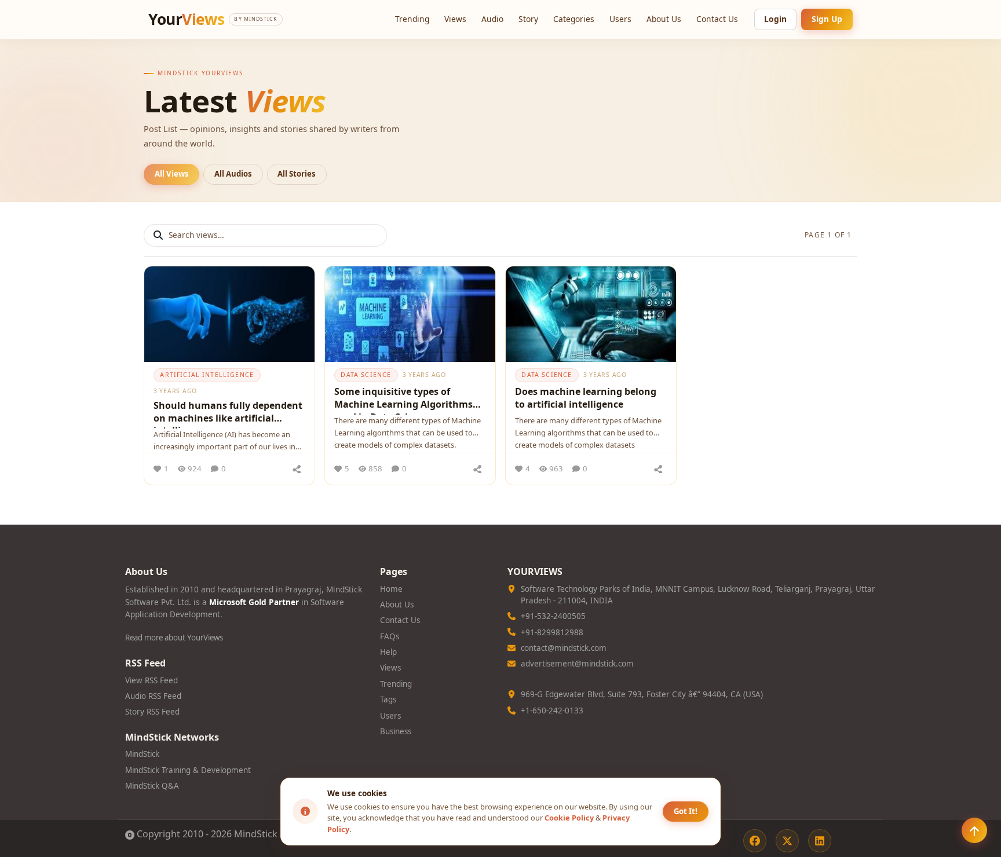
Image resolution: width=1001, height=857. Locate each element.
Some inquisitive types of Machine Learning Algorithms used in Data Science (403, 400)
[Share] (296, 469)
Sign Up (827, 18)
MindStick (142, 754)
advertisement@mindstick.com (577, 663)
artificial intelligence (207, 375)
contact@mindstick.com (564, 648)
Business (395, 731)
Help (388, 652)
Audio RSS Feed (153, 696)
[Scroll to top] (974, 830)
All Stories (296, 174)
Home (391, 589)
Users (620, 18)
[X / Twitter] (787, 840)
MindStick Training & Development (188, 770)
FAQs (389, 636)
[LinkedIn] (819, 840)
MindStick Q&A (152, 786)
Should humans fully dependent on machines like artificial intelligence (228, 413)
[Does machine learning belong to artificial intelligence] (591, 314)
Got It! (685, 811)
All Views (172, 174)
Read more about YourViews (174, 637)
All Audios (233, 174)
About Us (663, 18)
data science (366, 375)
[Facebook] (754, 840)
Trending (412, 18)
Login (775, 18)
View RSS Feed (151, 680)
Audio (492, 18)
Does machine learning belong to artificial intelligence (585, 398)
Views (455, 18)
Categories (573, 18)
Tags (388, 699)
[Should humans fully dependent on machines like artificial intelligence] (229, 314)
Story (528, 18)
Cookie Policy (569, 817)
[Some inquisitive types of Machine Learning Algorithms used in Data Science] (410, 314)
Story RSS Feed (152, 711)
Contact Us (717, 18)
